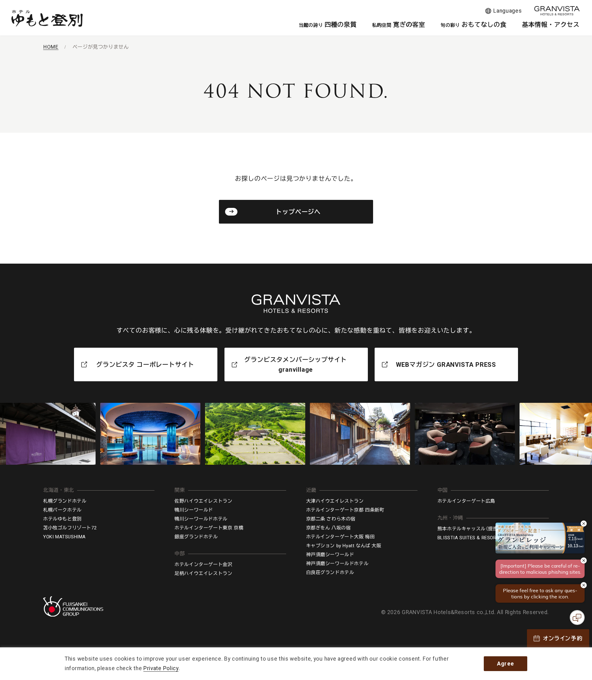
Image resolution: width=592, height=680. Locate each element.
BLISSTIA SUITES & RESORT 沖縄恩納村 (481, 537)
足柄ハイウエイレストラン (203, 573)
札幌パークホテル (62, 510)
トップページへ (298, 212)
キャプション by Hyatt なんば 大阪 (343, 545)
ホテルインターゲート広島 (466, 501)
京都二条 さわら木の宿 (331, 519)
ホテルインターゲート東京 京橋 (209, 528)
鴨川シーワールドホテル (201, 519)
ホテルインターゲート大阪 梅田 (340, 537)
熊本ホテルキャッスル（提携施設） (474, 529)
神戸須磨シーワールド (330, 554)
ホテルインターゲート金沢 (203, 564)
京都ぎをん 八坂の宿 (328, 528)
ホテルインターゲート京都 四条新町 (345, 510)
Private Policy (161, 668)
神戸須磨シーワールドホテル (337, 563)
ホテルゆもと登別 (62, 519)
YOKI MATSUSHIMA (64, 537)
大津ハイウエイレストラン (335, 501)
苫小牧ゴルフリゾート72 (70, 528)
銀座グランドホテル (196, 537)
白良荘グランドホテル (330, 572)
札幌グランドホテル (64, 501)
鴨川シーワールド (194, 510)
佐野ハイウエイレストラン (203, 501)
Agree (505, 664)
